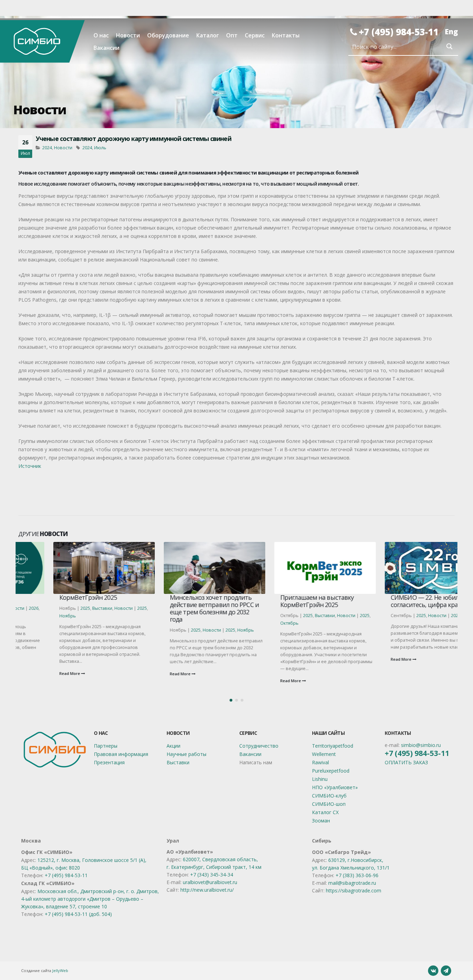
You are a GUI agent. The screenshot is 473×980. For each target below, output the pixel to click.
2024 (47, 148)
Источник (29, 466)
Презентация (109, 762)
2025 (50, 608)
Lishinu (320, 779)
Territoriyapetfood (332, 745)
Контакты (286, 35)
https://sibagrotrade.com (353, 890)
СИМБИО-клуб (329, 795)
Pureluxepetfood (330, 770)
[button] (231, 700)
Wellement (324, 754)
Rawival (320, 762)
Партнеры (105, 745)
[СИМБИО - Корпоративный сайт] (42, 41)
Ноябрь (32, 616)
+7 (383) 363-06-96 (357, 875)
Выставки (67, 608)
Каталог (207, 35)
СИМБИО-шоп (329, 804)
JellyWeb (60, 970)
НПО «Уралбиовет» (335, 787)
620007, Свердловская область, (220, 859)
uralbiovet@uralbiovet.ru (210, 882)
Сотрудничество (258, 745)
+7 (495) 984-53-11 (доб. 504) (78, 914)
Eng (451, 31)
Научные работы (186, 754)
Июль (100, 148)
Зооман (321, 820)
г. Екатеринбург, (186, 867)
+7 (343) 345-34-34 (211, 874)
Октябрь (254, 623)
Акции (173, 745)
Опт (232, 35)
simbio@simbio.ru (421, 745)
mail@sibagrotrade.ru (352, 883)
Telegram (446, 970)
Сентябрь (438, 615)
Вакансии (106, 48)
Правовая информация (121, 754)
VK (433, 970)
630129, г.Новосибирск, (355, 860)
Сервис (255, 35)
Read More (35, 673)
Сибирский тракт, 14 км (233, 867)
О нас (101, 35)
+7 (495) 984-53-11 (398, 32)
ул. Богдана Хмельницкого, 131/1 (351, 867)
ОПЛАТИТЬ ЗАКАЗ (406, 762)
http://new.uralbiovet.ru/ (207, 890)
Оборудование (168, 35)
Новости (128, 35)
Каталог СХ (325, 812)
